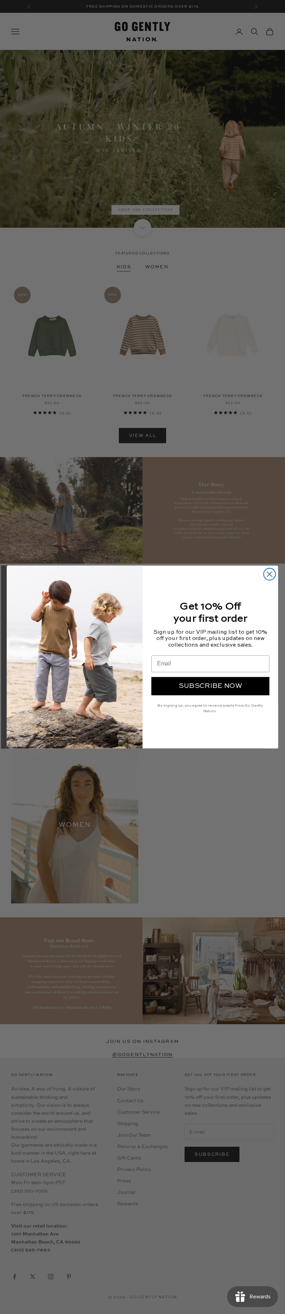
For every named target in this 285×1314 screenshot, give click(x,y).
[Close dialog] (270, 574)
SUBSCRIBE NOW (210, 686)
